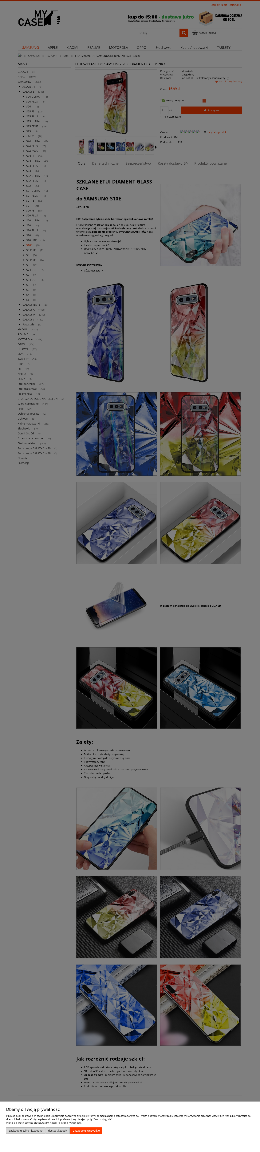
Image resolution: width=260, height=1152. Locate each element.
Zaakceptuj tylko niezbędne (25, 1130)
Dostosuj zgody (57, 1130)
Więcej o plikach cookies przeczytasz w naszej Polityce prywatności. (43, 1122)
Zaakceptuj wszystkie (86, 1130)
